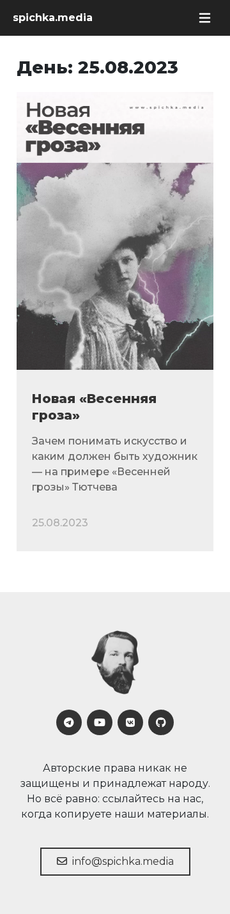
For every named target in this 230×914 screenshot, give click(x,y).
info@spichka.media (122, 861)
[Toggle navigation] (204, 18)
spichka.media (53, 17)
